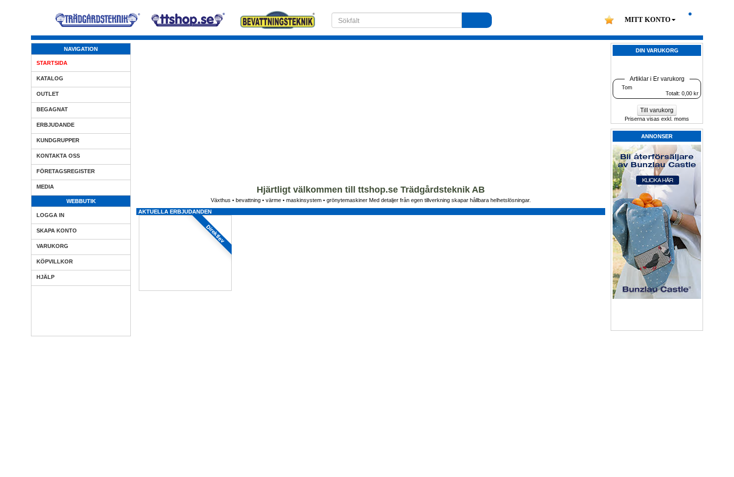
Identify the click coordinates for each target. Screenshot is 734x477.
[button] (650, 20)
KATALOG (49, 78)
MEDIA (45, 187)
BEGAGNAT (52, 109)
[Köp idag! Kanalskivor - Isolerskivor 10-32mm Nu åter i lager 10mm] (278, 218)
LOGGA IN (50, 215)
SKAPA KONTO (56, 231)
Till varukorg (657, 110)
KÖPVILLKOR (54, 261)
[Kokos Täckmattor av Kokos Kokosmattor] (371, 218)
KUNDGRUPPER (57, 140)
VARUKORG (52, 246)
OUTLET (47, 94)
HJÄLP (45, 277)
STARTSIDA (51, 63)
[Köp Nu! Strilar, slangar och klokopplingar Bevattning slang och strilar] (371, 473)
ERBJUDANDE (55, 125)
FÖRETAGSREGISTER (65, 171)
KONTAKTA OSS (58, 156)
